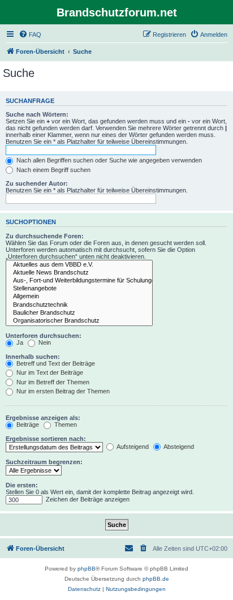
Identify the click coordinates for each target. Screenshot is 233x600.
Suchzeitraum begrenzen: (44, 461)
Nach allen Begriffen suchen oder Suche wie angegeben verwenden (108, 160)
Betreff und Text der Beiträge (55, 363)
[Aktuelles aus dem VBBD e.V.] (79, 265)
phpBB (86, 568)
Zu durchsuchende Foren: (45, 236)
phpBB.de (156, 579)
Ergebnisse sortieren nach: (46, 438)
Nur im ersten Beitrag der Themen (62, 391)
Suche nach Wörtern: (37, 114)
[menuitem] (30, 34)
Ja (19, 342)
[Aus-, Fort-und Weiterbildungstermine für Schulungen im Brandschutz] (79, 281)
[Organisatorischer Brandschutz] (79, 321)
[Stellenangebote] (79, 289)
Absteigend (178, 446)
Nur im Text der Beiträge (49, 372)
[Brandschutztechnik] (79, 305)
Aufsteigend (132, 446)
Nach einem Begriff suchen (52, 169)
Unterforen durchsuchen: (43, 335)
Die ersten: (22, 485)
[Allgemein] (79, 297)
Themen (65, 424)
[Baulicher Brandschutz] (79, 313)
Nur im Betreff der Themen (52, 382)
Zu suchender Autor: (37, 183)
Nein (44, 342)
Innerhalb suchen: (33, 356)
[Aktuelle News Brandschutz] (79, 273)
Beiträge (27, 424)
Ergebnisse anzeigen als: (43, 417)
